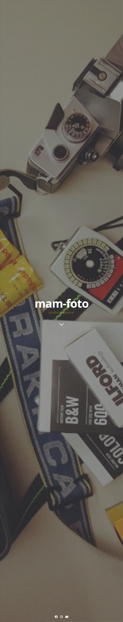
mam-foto (61, 303)
